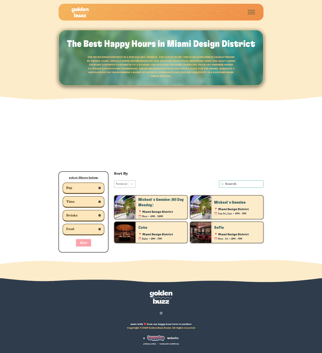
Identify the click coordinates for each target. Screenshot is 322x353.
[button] (83, 188)
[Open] (251, 12)
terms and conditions (169, 344)
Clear (83, 243)
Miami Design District (157, 212)
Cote (142, 228)
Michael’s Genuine (230, 202)
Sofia (219, 228)
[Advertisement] (161, 140)
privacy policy (149, 344)
